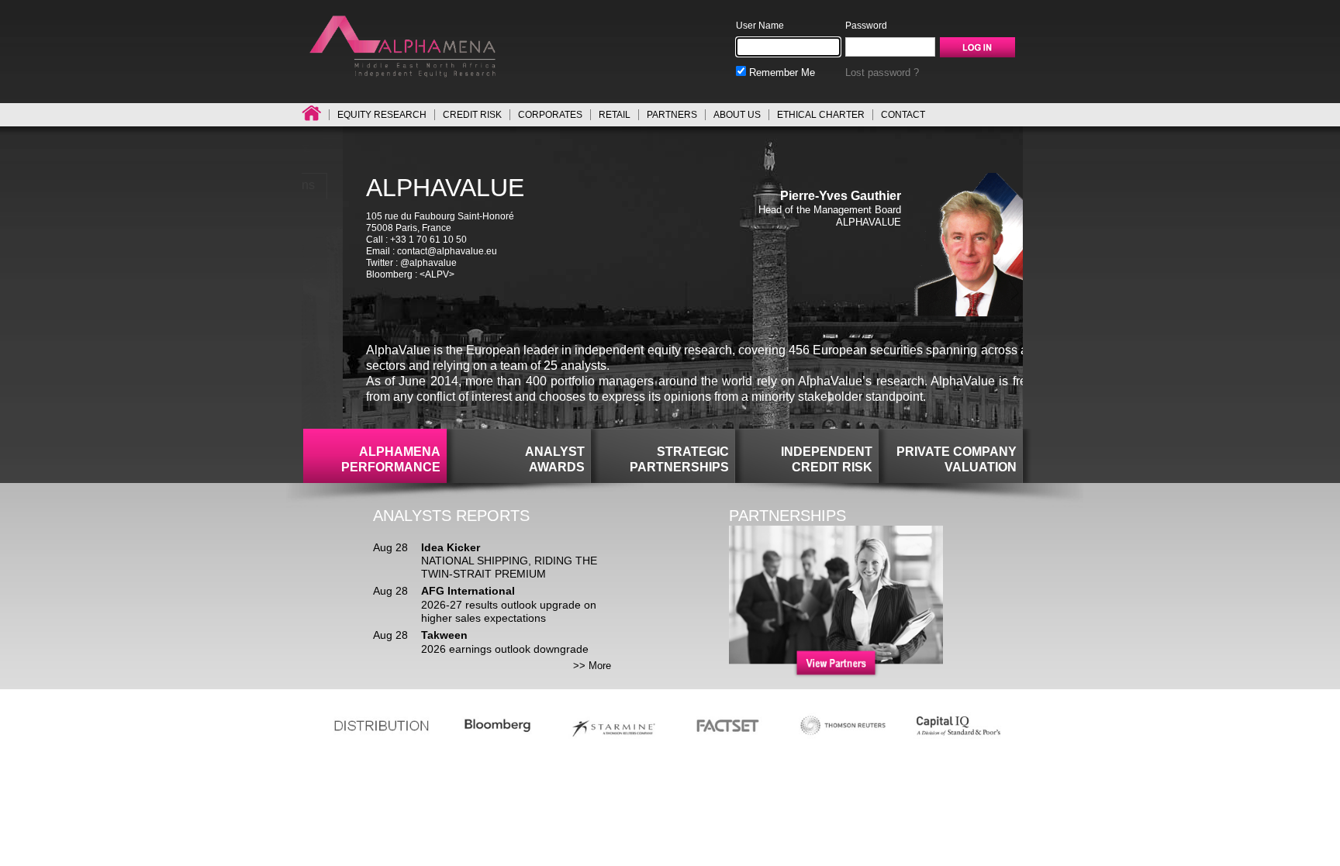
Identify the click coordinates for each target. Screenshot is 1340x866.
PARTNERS (672, 114)
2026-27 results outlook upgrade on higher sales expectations (508, 611)
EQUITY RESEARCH (382, 114)
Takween (444, 635)
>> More (592, 665)
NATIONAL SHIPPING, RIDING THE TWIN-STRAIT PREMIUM (509, 567)
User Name (760, 25)
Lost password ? (882, 72)
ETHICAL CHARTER (821, 114)
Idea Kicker (450, 547)
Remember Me (780, 72)
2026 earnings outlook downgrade (505, 649)
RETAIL (614, 114)
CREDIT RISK (472, 114)
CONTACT (903, 114)
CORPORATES (550, 114)
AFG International (468, 591)
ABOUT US (737, 114)
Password (866, 25)
